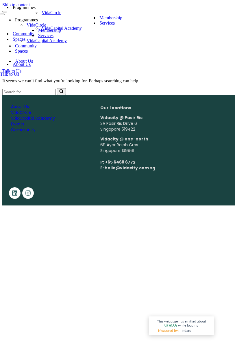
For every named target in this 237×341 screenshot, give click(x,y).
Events (17, 124)
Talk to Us (9, 74)
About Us (22, 64)
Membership (110, 17)
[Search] (61, 91)
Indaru (186, 330)
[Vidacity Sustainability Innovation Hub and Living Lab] (29, 54)
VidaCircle (21, 112)
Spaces (19, 39)
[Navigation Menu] (2, 14)
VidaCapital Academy (62, 28)
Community (23, 33)
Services (107, 23)
